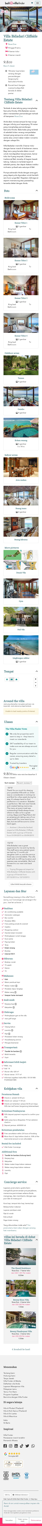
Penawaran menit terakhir (14, 1438)
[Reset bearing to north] (35, 686)
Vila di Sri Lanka (10, 1413)
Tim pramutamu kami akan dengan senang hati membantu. (19, 1228)
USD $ (7, 1495)
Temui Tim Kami (10, 1392)
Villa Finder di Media (12, 1381)
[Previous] (18, 28)
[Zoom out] (35, 682)
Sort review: (10, 783)
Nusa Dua (12, 44)
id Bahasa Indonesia (20, 1495)
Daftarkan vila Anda (12, 1383)
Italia (5, 1420)
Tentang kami (9, 1373)
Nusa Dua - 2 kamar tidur (21, 1302)
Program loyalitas (11, 1394)
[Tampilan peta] (11, 679)
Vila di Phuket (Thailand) (13, 1408)
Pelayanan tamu (10, 1389)
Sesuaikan (9, 1520)
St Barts (7, 1423)
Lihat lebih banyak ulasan (21, 884)
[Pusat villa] (16, 679)
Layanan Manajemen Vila (14, 1386)
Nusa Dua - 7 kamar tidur (21, 1271)
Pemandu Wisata (11, 1440)
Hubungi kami (9, 1375)
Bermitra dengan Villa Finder (16, 1397)
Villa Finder (8, 1435)
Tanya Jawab (9, 1378)
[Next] (23, 28)
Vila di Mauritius (10, 1416)
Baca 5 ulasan (9, 66)
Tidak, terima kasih (22, 1520)
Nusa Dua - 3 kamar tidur (21, 1334)
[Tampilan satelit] (7, 679)
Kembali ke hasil (22, 1349)
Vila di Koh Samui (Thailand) (15, 1411)
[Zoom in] (35, 679)
